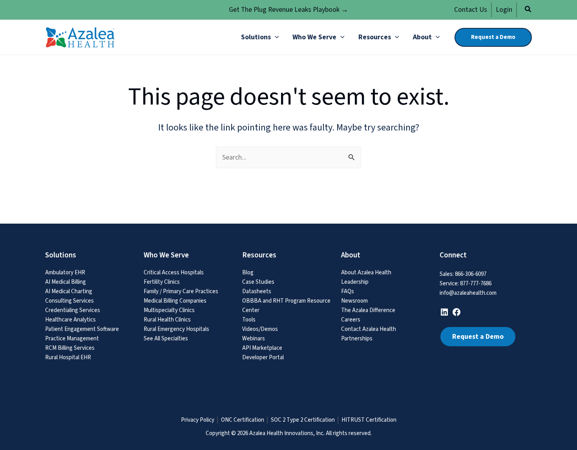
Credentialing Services (72, 310)
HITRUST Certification (368, 420)
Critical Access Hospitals (174, 272)
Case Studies (258, 282)
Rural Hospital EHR (68, 357)
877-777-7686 (475, 283)
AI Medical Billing (65, 282)
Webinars (253, 338)
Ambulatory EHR (65, 272)
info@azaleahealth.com (468, 293)
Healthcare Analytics (70, 320)
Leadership (355, 282)
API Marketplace (262, 348)
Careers (350, 320)
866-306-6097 (470, 274)
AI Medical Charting (68, 291)
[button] (528, 10)
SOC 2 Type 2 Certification (303, 420)
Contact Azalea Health (368, 329)
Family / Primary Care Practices (181, 291)
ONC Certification (242, 420)
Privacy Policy (197, 420)
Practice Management (72, 338)
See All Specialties (166, 338)
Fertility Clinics (162, 282)
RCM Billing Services (70, 348)
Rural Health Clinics (167, 320)
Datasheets (256, 291)
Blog (248, 272)
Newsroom (354, 301)
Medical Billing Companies (175, 301)
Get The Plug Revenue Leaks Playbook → (288, 10)
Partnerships (356, 338)
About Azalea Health (366, 272)
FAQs (347, 291)
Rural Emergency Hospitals (176, 329)
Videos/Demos (260, 329)
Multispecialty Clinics (169, 310)
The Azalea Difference (368, 310)
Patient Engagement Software (82, 329)
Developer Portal (263, 357)
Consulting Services (69, 301)
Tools (249, 320)
